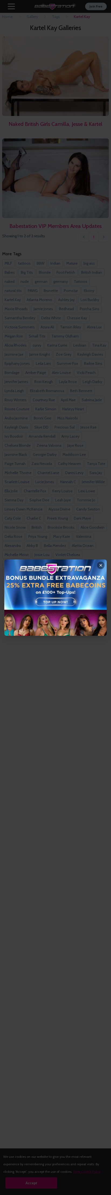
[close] (101, 565)
